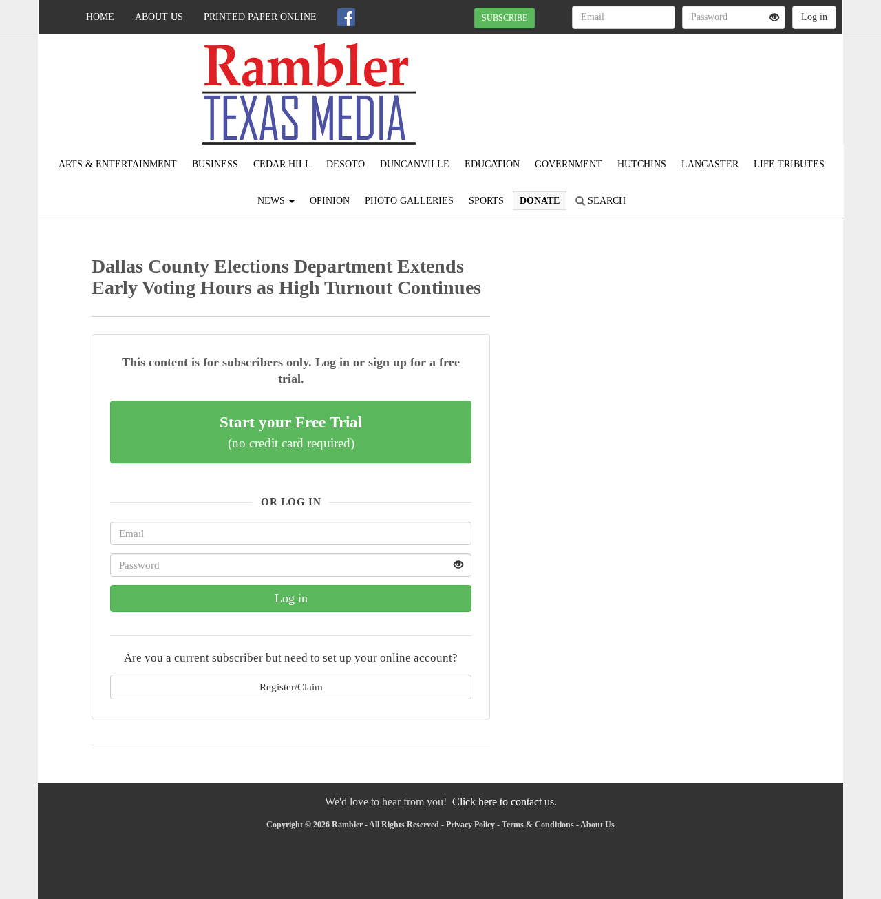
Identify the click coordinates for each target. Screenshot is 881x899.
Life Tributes (789, 164)
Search (605, 200)
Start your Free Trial (291, 431)
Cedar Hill (282, 164)
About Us (159, 17)
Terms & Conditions (538, 824)
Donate (540, 200)
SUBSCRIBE (504, 18)
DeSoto (345, 164)
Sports (486, 200)
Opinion (330, 200)
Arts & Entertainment (118, 164)
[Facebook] (346, 17)
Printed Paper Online (260, 17)
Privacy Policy (470, 824)
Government (568, 164)
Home (100, 17)
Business (215, 164)
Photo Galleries (409, 200)
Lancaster (710, 164)
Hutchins (641, 164)
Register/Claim (291, 686)
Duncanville (414, 164)
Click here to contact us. (504, 801)
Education (492, 164)
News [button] (272, 200)
